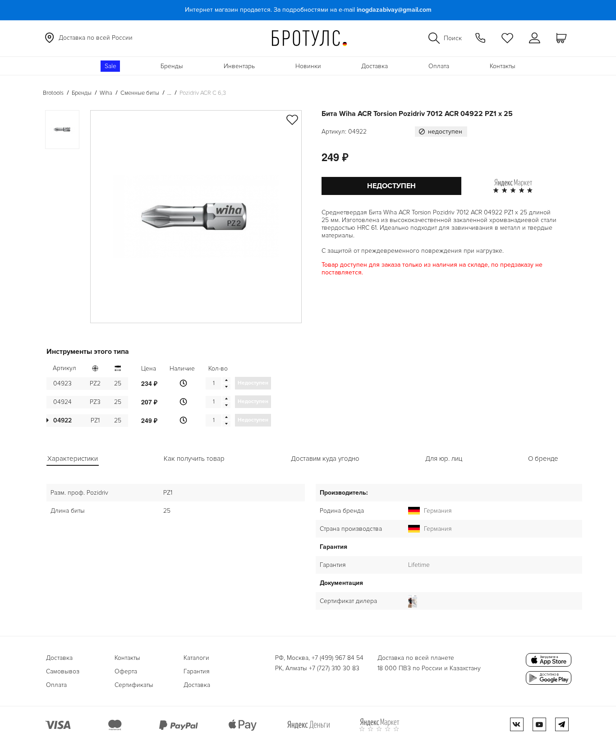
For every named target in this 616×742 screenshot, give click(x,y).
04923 (62, 383)
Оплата (438, 66)
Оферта (126, 671)
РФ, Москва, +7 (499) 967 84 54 (319, 658)
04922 (62, 420)
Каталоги (196, 658)
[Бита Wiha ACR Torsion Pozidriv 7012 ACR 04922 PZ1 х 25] (196, 217)
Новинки (308, 66)
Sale (110, 66)
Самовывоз (62, 671)
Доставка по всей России (96, 38)
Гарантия (197, 671)
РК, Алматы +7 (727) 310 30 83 (317, 668)
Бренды (172, 66)
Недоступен (391, 185)
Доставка (374, 66)
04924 (62, 402)
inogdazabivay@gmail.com (394, 10)
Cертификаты (134, 685)
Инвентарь (239, 66)
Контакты (502, 66)
